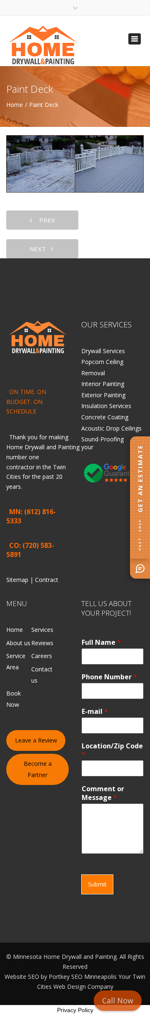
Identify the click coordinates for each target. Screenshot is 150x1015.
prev (44, 220)
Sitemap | (20, 580)
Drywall (35, 447)
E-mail (95, 711)
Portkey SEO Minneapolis (83, 976)
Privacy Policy (75, 1010)
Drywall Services (103, 351)
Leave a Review (36, 740)
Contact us (41, 674)
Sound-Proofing (102, 439)
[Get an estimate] (140, 569)
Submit (97, 884)
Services (42, 630)
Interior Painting (102, 384)
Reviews (42, 643)
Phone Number (109, 677)
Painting (69, 447)
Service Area (15, 661)
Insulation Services (106, 406)
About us (18, 643)
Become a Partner (38, 769)
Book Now (13, 698)
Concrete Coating (104, 417)
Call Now (117, 1000)
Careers (41, 656)
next (40, 249)
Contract (46, 580)
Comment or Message (103, 793)
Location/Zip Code (112, 750)
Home (14, 105)
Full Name (101, 642)
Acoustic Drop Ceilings (111, 428)
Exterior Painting (103, 395)
